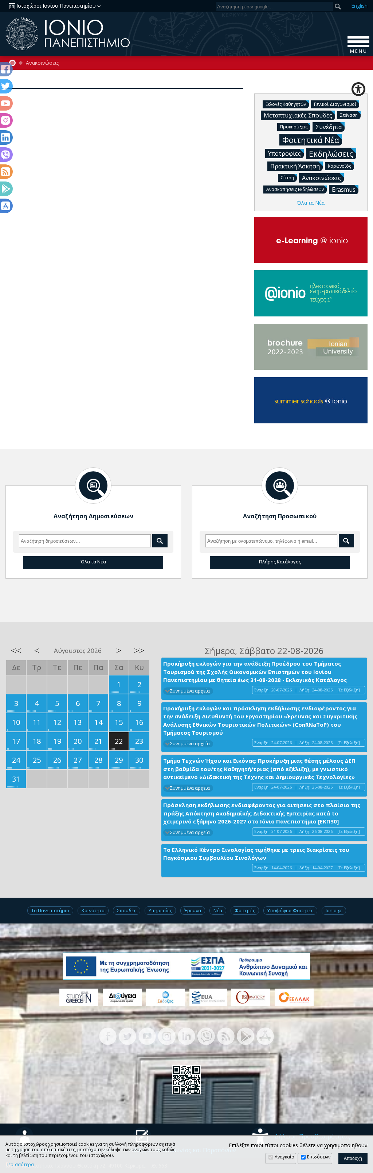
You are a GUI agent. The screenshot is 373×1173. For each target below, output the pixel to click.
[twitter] (127, 1035)
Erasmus (344, 189)
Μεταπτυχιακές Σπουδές (298, 115)
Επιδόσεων (318, 1157)
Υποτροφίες (284, 153)
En (359, 5)
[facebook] (108, 1035)
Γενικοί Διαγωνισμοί (335, 104)
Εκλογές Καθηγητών (286, 104)
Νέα (217, 910)
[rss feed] (226, 1035)
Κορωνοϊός (339, 166)
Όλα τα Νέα (311, 202)
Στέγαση (349, 115)
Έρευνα (192, 910)
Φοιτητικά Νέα (310, 139)
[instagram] (167, 1035)
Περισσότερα (19, 1165)
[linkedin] (186, 1035)
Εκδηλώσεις (331, 153)
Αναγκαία (284, 1157)
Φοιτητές (245, 910)
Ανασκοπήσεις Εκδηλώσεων (295, 189)
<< (16, 650)
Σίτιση (287, 178)
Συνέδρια (328, 127)
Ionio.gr (334, 910)
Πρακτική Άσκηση (295, 166)
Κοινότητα (93, 910)
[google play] (245, 1035)
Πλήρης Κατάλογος (280, 561)
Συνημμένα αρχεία (190, 691)
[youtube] (147, 1035)
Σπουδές (126, 910)
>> (139, 650)
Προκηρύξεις (293, 127)
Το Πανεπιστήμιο (50, 910)
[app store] (265, 1035)
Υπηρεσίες (160, 910)
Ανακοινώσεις (42, 62)
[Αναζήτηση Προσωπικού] (280, 485)
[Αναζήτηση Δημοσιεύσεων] (93, 485)
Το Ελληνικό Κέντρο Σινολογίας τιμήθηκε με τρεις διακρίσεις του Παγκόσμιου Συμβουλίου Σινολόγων (256, 854)
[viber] (206, 1035)
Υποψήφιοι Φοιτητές (290, 910)
